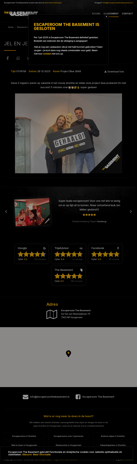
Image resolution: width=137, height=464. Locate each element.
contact (47, 53)
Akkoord (27, 454)
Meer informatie (42, 454)
